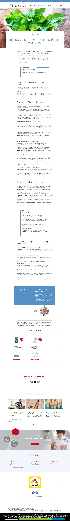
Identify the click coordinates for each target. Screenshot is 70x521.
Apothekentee (27, 203)
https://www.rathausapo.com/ (18, 467)
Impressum (20, 496)
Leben (32, 34)
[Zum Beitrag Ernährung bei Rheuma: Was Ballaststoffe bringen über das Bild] (16, 404)
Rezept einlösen (57, 1)
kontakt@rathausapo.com (16, 465)
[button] (62, 348)
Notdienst (52, 1)
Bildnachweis (49, 496)
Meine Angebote (50, 5)
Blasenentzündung (39, 126)
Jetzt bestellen (16, 359)
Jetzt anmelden (35, 444)
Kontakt (37, 496)
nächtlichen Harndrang (30, 158)
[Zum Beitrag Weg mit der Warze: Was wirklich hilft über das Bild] (53, 404)
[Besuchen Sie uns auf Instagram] (36, 492)
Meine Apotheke (41, 5)
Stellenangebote (43, 496)
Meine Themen (33, 5)
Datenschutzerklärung (60, 517)
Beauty (28, 410)
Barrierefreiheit (31, 496)
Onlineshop (47, 1)
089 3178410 (41, 1)
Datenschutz (26, 496)
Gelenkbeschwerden (37, 143)
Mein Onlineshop (59, 5)
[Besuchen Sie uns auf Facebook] (33, 492)
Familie (47, 410)
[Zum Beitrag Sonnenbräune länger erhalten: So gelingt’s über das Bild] (35, 404)
